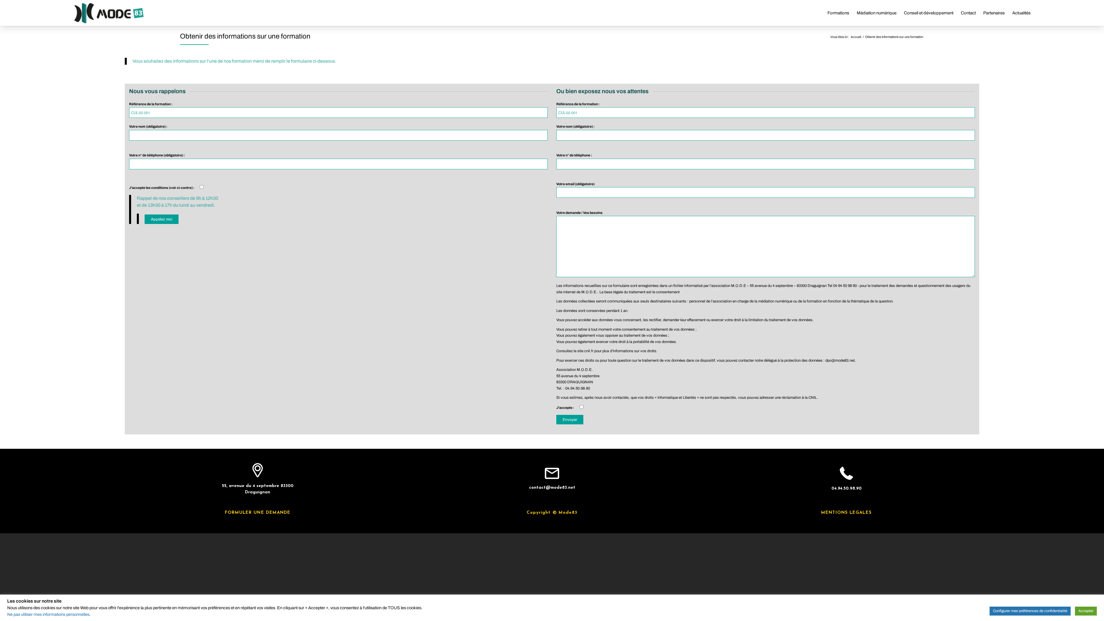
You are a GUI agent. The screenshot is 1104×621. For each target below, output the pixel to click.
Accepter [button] (1085, 611)
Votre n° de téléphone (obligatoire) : (157, 155)
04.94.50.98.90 (846, 488)
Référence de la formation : (150, 104)
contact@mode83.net (552, 488)
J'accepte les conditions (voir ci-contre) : (162, 188)
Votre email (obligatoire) (575, 184)
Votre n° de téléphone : (574, 155)
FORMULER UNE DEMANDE (258, 513)
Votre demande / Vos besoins (579, 213)
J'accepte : (565, 408)
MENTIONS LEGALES (846, 513)
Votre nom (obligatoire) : (148, 126)
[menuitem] (838, 13)
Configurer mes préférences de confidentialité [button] (1030, 611)
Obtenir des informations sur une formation (245, 36)
